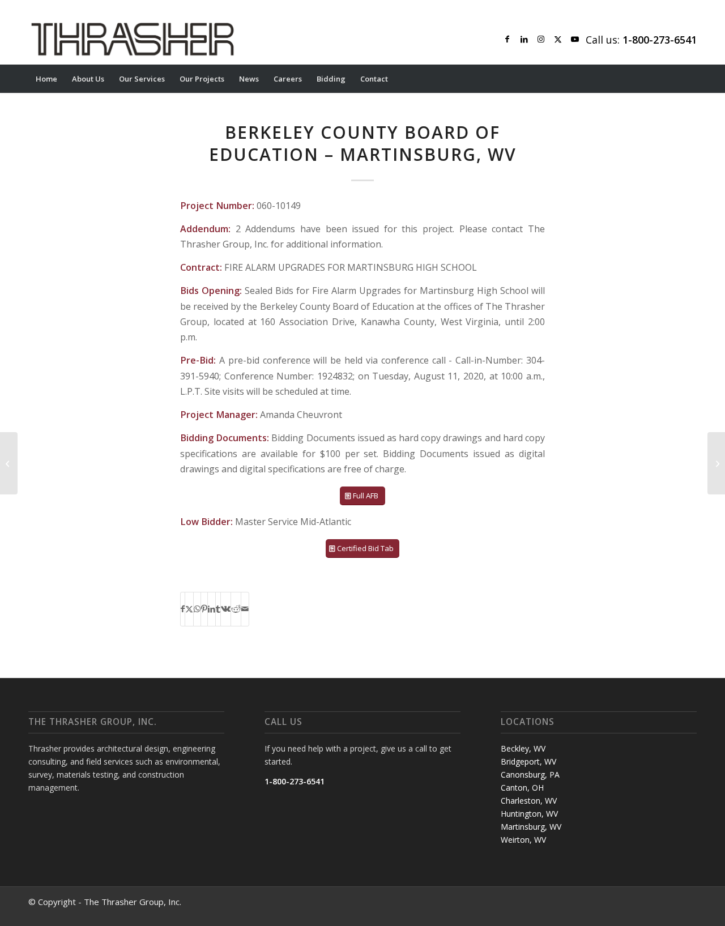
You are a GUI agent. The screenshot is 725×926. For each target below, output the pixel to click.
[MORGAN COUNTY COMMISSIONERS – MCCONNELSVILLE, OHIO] (9, 463)
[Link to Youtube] (574, 39)
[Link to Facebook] (506, 39)
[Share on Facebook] (183, 608)
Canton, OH (522, 787)
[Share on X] (189, 608)
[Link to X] (557, 39)
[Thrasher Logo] (132, 39)
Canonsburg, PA (530, 774)
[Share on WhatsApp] (197, 608)
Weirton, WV (523, 839)
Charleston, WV (529, 800)
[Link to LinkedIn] (523, 39)
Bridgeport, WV (528, 761)
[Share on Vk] (226, 608)
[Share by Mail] (245, 608)
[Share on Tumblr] (218, 608)
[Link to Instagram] (540, 39)
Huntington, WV (529, 813)
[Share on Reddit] (236, 608)
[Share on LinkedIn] (211, 608)
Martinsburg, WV (531, 826)
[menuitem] (46, 79)
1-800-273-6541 (295, 781)
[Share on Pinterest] (204, 608)
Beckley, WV (523, 748)
